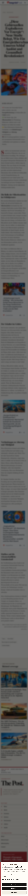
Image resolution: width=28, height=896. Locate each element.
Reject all (14, 884)
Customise (14, 892)
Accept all (14, 888)
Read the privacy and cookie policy (10, 879)
